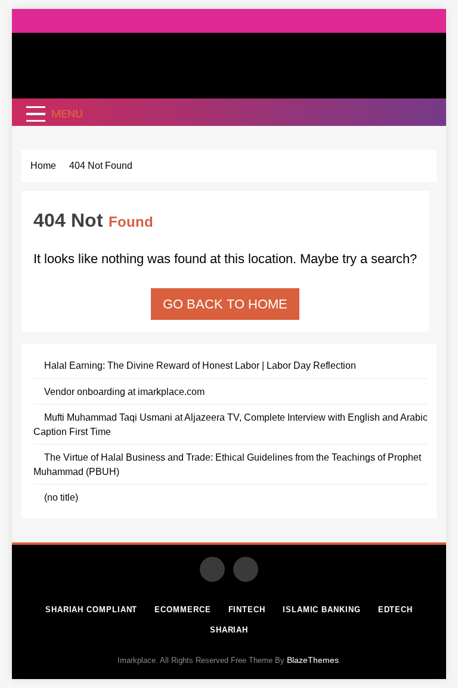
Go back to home (225, 304)
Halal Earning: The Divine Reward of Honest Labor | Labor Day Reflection (200, 365)
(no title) (61, 497)
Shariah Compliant (91, 609)
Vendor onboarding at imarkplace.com (124, 391)
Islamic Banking (322, 609)
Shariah (229, 629)
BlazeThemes (313, 660)
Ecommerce (182, 609)
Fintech (246, 609)
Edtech (395, 609)
